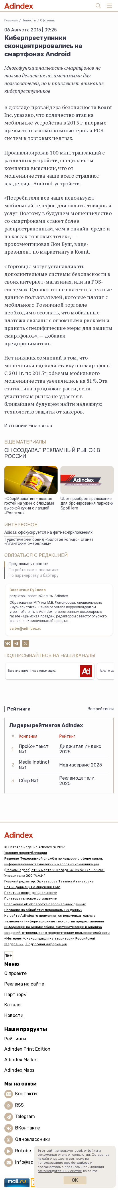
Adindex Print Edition (27, 1049)
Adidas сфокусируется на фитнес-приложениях (48, 533)
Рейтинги (15, 1038)
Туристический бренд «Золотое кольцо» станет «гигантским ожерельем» (49, 542)
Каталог (13, 1005)
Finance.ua (40, 425)
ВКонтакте (27, 1128)
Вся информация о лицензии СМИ (32, 887)
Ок (75, 1180)
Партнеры (15, 994)
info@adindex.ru (33, 1162)
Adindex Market (21, 1059)
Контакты (26, 1093)
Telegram (25, 1116)
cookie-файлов (76, 1163)
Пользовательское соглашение (30, 898)
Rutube (23, 1150)
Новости (29, 20)
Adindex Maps (19, 1070)
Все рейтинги (101, 709)
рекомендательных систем (60, 1171)
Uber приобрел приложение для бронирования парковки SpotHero (86, 504)
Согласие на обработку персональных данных (43, 910)
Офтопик (47, 20)
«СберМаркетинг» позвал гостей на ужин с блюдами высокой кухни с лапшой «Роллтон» (29, 506)
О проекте (15, 973)
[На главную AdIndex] (59, 835)
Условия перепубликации (25, 853)
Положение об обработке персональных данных (45, 904)
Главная (11, 20)
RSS (19, 1105)
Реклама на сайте (24, 984)
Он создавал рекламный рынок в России (52, 453)
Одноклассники (32, 1139)
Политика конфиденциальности (30, 893)
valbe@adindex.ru (25, 629)
